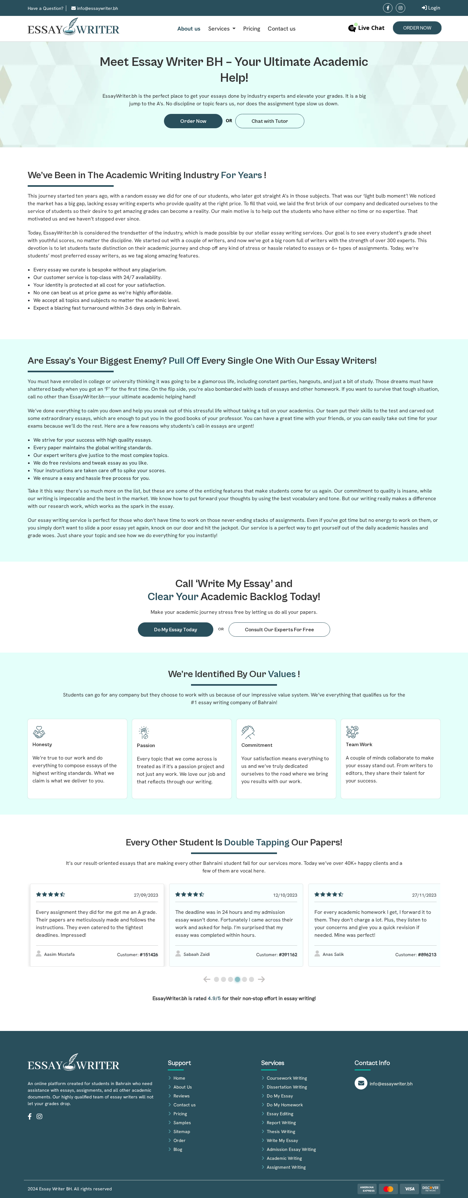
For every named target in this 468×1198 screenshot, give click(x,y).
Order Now (417, 28)
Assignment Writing (286, 1167)
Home (179, 1078)
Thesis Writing (281, 1131)
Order (180, 1140)
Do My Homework (285, 1105)
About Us (183, 1087)
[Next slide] (261, 979)
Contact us (281, 28)
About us (189, 28)
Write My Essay (282, 1140)
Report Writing (281, 1122)
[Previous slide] (207, 979)
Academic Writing (284, 1158)
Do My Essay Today (175, 630)
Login (433, 7)
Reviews (182, 1096)
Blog (178, 1149)
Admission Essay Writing (291, 1149)
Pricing (251, 28)
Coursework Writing (287, 1078)
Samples (182, 1122)
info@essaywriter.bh (97, 8)
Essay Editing (280, 1114)
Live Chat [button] (371, 28)
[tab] (216, 979)
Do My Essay (280, 1096)
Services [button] (219, 28)
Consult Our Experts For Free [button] (279, 630)
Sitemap (182, 1131)
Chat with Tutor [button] (270, 121)
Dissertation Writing (287, 1087)
